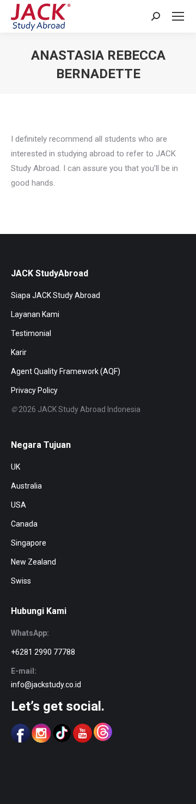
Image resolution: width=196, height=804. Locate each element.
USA (18, 505)
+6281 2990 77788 (43, 652)
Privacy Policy (34, 390)
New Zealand (33, 562)
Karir (19, 352)
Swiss (21, 581)
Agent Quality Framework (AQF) (65, 371)
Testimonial (31, 333)
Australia (26, 486)
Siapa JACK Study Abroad (55, 295)
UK (15, 467)
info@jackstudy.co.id (46, 684)
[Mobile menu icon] (178, 16)
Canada (24, 524)
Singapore (28, 543)
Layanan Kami (35, 314)
